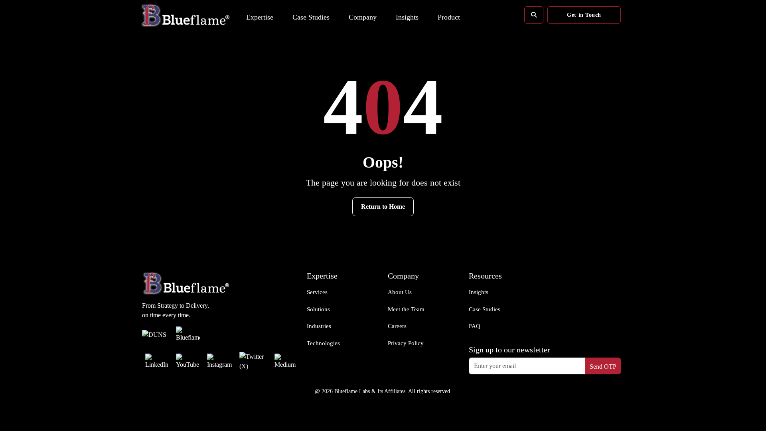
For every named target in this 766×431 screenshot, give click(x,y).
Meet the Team (406, 309)
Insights (478, 292)
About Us (400, 292)
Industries (319, 326)
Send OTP (603, 366)
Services (317, 292)
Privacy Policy (406, 343)
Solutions (318, 309)
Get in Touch (584, 15)
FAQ (474, 326)
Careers (397, 326)
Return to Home (383, 206)
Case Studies (484, 309)
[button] (260, 13)
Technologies (323, 343)
